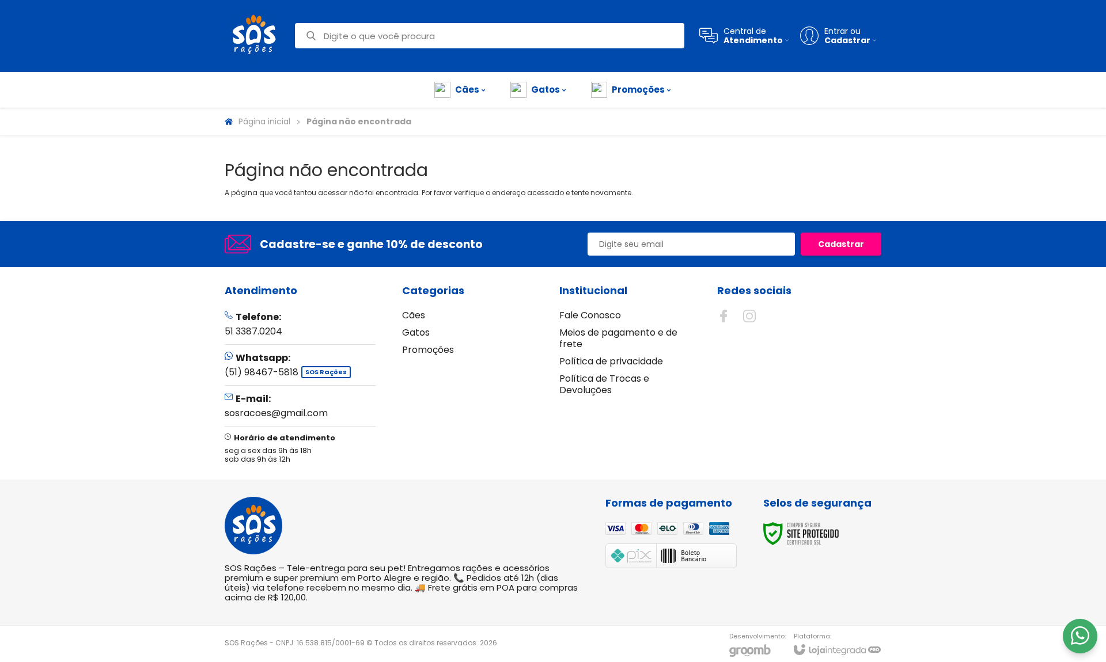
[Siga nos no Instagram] (749, 316)
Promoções (428, 349)
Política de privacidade (611, 361)
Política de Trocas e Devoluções (604, 384)
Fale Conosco (590, 315)
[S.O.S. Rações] (253, 35)
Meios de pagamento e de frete (618, 338)
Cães (413, 315)
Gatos (416, 332)
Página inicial (264, 121)
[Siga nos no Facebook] (723, 316)
